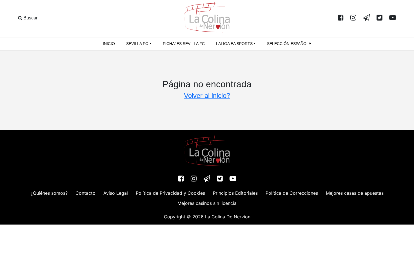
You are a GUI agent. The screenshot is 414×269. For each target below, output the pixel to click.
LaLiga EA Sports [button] (234, 43)
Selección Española (289, 43)
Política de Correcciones (292, 193)
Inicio (109, 43)
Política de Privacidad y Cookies (170, 193)
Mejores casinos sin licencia (207, 203)
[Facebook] (341, 18)
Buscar (29, 17)
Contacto (85, 193)
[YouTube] (392, 18)
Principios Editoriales (235, 193)
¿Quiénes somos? (49, 193)
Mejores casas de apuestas (355, 193)
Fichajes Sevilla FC (184, 43)
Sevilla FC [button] (137, 43)
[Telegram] (366, 18)
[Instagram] (353, 18)
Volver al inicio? (207, 95)
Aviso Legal (115, 193)
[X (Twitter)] (379, 18)
